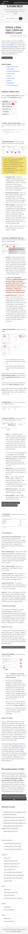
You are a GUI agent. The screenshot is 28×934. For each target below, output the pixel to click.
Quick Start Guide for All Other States (12, 846)
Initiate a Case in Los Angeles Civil (12, 863)
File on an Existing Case (9, 869)
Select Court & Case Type (12, 66)
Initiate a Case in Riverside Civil (11, 866)
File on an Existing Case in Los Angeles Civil (14, 875)
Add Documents (10, 68)
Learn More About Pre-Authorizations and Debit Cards (14, 798)
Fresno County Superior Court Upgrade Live (14, 820)
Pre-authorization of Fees (12, 85)
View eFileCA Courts (7, 57)
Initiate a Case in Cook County (11, 892)
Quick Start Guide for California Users (13, 843)
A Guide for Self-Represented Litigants (13, 849)
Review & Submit (10, 82)
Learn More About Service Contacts (10, 503)
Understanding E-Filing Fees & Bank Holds (13, 817)
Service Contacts (10, 78)
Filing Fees (9, 80)
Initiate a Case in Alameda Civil (11, 860)
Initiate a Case (7, 858)
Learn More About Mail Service (9, 505)
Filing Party (9, 75)
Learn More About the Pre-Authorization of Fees (13, 795)
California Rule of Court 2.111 (10, 831)
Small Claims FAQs (8, 880)
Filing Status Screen (17, 745)
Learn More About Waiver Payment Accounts (13, 647)
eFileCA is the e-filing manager (10, 46)
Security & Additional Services (13, 71)
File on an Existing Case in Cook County (13, 898)
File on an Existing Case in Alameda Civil (13, 872)
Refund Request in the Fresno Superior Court (14, 823)
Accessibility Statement (16, 931)
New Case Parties (10, 73)
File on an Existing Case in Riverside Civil (13, 878)
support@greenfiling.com (20, 2)
